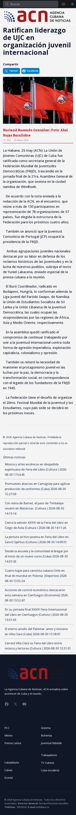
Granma (46, 728)
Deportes (51, 576)
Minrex (8, 735)
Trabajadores (49, 755)
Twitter (13, 70)
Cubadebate (11, 762)
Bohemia (46, 735)
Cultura (52, 469)
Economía (52, 595)
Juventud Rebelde (51, 743)
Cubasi (8, 770)
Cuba (45, 489)
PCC (6, 728)
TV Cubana (47, 762)
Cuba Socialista (50, 770)
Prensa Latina (12, 743)
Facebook (32, 70)
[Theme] (72, 4)
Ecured (8, 777)
